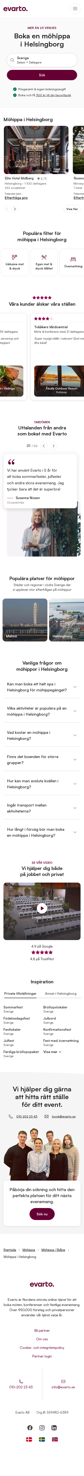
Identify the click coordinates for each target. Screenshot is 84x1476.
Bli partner (42, 1330)
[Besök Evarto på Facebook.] (30, 1427)
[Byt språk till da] (29, 1439)
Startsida (9, 1250)
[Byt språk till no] (55, 1439)
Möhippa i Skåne (53, 1250)
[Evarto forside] (42, 1284)
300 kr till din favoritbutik (53, 95)
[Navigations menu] (75, 8)
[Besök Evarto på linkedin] (54, 1427)
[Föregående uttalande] (44, 446)
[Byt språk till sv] (42, 1439)
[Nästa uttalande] (53, 446)
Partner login (42, 1356)
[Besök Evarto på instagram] (42, 1427)
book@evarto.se (64, 1116)
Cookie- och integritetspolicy (42, 1347)
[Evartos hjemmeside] (15, 8)
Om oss (42, 1339)
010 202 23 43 (26, 1116)
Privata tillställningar (20, 993)
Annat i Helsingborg (60, 993)
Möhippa (28, 1250)
